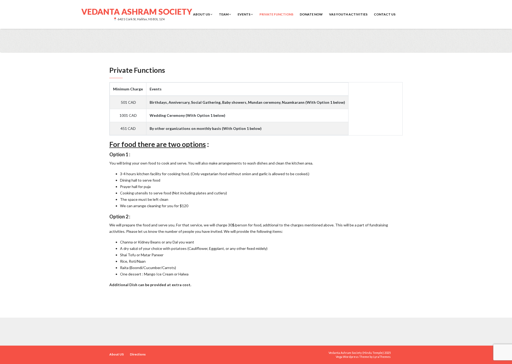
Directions (138, 354)
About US (201, 14)
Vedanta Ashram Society (136, 11)
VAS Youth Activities (348, 14)
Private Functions (276, 14)
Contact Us (384, 14)
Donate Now (311, 14)
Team (224, 14)
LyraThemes (382, 356)
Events (244, 14)
